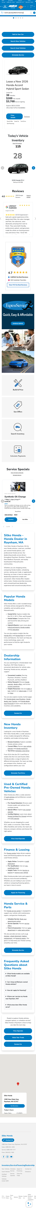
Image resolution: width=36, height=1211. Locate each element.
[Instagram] (7, 1158)
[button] (18, 1085)
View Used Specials (18, 840)
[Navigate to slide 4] (20, 17)
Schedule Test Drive (18, 775)
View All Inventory (17, 145)
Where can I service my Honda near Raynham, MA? (16, 999)
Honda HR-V (8, 637)
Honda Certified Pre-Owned (17, 818)
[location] (35, 1)
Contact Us (18, 715)
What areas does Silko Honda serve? (16, 1007)
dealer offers (18, 686)
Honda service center (14, 912)
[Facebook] (3, 1158)
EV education (14, 631)
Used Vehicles (6, 1173)
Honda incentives (22, 750)
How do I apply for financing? (16, 992)
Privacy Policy (7, 1198)
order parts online (24, 932)
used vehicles (10, 799)
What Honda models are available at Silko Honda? (18, 976)
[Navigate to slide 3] (18, 17)
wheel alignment (15, 938)
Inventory (6, 1167)
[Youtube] (11, 1158)
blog (11, 695)
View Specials (18, 1032)
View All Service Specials (17, 474)
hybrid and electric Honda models (19, 629)
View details (13, 118)
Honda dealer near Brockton (16, 701)
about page (22, 692)
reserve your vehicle (21, 874)
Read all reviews (29, 197)
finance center (11, 855)
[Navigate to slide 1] (13, 18)
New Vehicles (6, 1170)
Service (13, 1167)
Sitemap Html (21, 1198)
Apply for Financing (18, 894)
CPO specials (14, 820)
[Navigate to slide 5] (22, 17)
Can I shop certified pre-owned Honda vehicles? (17, 984)
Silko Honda (3, 1198)
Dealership (30, 1167)
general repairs (21, 940)
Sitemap (16, 1198)
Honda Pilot (19, 637)
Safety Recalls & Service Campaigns (30, 1198)
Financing (21, 1167)
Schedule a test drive (22, 752)
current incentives (14, 688)
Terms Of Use (11, 1198)
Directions (28, 1173)
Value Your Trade (18, 1039)
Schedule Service (17, 476)
